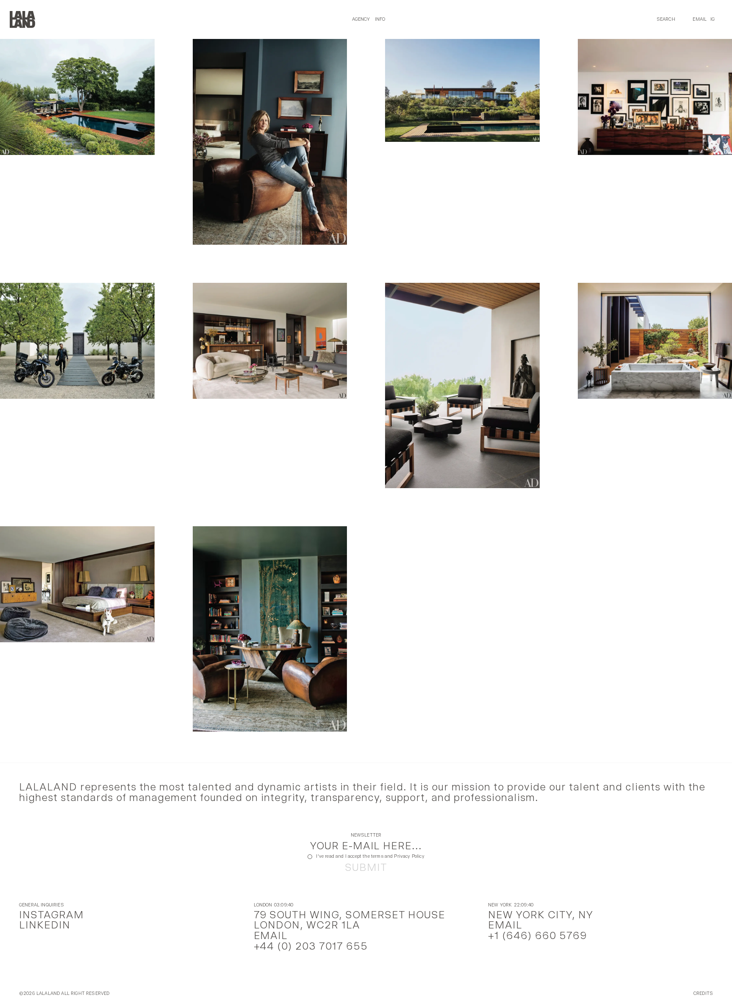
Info (380, 19)
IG (712, 19)
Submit (366, 867)
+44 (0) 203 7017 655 (311, 946)
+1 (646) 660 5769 (537, 935)
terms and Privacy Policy (397, 856)
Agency (361, 19)
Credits (703, 994)
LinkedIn (44, 925)
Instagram (51, 915)
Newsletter (366, 835)
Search (666, 19)
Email (700, 19)
